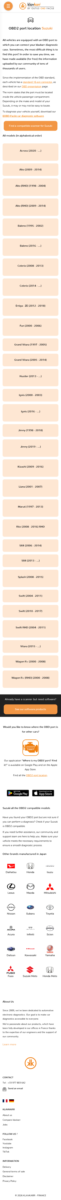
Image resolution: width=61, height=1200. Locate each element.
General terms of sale (14, 1171)
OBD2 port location (36, 775)
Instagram (8, 1148)
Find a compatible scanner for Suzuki (30, 126)
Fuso (11, 976)
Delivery (7, 1167)
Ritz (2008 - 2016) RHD (30, 526)
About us (7, 1115)
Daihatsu (11, 872)
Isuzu (50, 872)
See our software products (30, 709)
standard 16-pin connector (37, 82)
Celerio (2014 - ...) (30, 286)
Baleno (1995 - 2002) (30, 226)
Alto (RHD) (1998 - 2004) (30, 186)
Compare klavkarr (11, 1120)
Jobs (5, 1125)
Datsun (11, 955)
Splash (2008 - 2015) (30, 577)
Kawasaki (30, 955)
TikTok (6, 1152)
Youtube (7, 1143)
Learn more (9, 1044)
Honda (30, 872)
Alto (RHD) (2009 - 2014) (30, 206)
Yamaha (50, 955)
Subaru (30, 913)
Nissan (11, 913)
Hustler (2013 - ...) (31, 376)
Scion (50, 934)
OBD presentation (31, 86)
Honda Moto (50, 976)
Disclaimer (8, 1176)
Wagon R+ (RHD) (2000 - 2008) (30, 678)
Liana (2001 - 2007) (30, 486)
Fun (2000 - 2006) (30, 326)
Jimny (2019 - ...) (30, 446)
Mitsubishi (50, 893)
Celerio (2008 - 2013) (30, 266)
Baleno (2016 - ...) (30, 246)
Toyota (50, 913)
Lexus (11, 893)
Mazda (30, 893)
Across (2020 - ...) (30, 150)
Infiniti (30, 934)
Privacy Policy (9, 1181)
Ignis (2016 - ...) (30, 411)
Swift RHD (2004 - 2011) (31, 627)
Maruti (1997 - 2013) (30, 506)
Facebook (8, 1139)
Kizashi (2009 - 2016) (30, 466)
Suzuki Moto (30, 976)
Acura (11, 934)
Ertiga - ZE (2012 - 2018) (30, 306)
